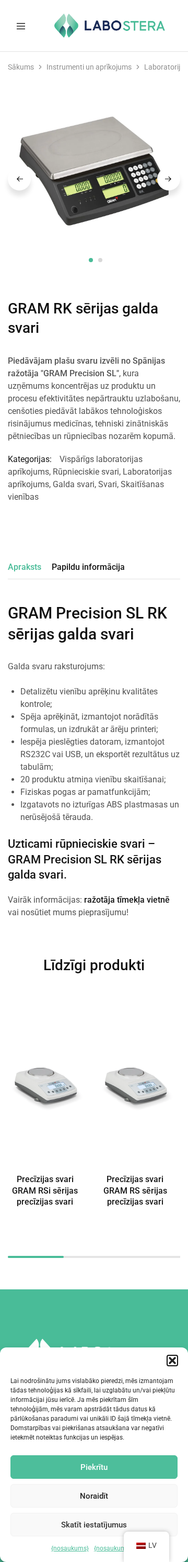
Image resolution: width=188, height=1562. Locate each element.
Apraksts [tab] (24, 567)
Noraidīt (94, 1496)
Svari (107, 484)
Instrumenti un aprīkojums (89, 67)
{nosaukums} (70, 1548)
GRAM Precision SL (57, 859)
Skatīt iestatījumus (94, 1525)
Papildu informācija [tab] (88, 567)
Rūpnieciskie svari (86, 472)
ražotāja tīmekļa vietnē (127, 900)
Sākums (21, 67)
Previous (19, 178)
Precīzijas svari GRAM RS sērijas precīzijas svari (135, 1190)
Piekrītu (94, 1467)
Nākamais (168, 178)
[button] (172, 1360)
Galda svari (74, 484)
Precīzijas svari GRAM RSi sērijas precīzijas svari (45, 1190)
